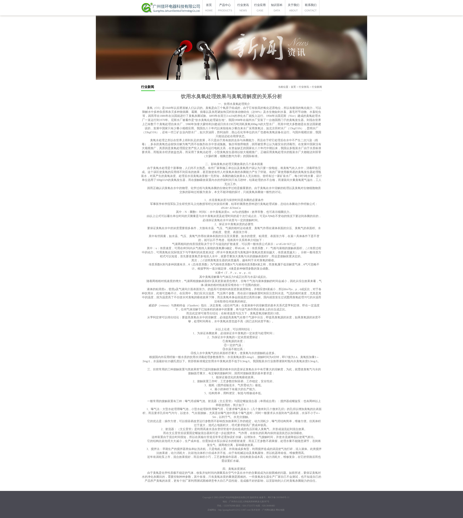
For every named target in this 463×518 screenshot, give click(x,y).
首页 (293, 87)
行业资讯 (304, 87)
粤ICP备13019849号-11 (278, 497)
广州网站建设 (268, 510)
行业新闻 (317, 87)
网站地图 (280, 510)
